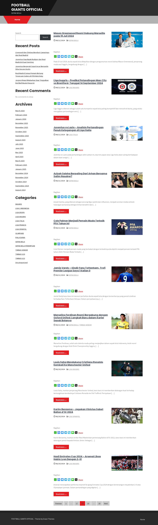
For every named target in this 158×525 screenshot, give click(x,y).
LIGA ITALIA (73, 134)
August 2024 (20, 190)
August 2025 (20, 140)
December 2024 (21, 173)
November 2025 (21, 127)
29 (99, 503)
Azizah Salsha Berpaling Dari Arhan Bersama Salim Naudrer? (80, 175)
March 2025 (20, 161)
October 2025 (20, 131)
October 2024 (20, 181)
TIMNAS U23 (20, 258)
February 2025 (21, 165)
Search (18, 33)
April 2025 (19, 156)
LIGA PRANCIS (20, 225)
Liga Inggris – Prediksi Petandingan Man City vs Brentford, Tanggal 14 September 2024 (80, 82)
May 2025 (19, 152)
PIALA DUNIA (20, 237)
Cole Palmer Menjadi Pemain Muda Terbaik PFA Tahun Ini (79, 222)
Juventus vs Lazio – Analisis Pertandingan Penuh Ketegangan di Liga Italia (79, 129)
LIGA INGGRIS (74, 87)
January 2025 (20, 169)
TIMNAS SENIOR (85, 325)
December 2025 (21, 123)
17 (77, 503)
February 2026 (21, 115)
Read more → (61, 71)
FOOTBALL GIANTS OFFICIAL (26, 7)
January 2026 (20, 119)
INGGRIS (18, 204)
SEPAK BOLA (73, 40)
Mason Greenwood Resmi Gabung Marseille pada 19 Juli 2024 (79, 35)
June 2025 (19, 148)
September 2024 (22, 186)
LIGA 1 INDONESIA (22, 208)
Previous (58, 503)
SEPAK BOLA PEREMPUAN (25, 246)
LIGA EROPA (20, 212)
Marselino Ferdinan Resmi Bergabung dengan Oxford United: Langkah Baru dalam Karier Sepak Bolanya (81, 317)
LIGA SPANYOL (74, 416)
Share (80, 57)
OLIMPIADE (19, 233)
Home (17, 19)
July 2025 (19, 144)
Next (106, 503)
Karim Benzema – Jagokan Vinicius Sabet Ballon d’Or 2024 (78, 411)
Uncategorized (21, 262)
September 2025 (22, 136)
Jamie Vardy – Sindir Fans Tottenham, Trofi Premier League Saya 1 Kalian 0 (79, 269)
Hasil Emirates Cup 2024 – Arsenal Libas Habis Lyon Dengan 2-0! (77, 458)
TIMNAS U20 (20, 254)
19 (88, 503)
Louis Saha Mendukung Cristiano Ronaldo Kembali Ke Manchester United (78, 363)
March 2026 (20, 111)
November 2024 (21, 177)
